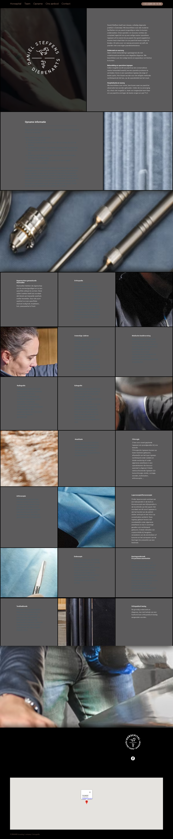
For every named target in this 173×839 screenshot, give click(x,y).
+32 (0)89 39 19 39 (17, 754)
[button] (43, 57)
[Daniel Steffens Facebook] (133, 758)
